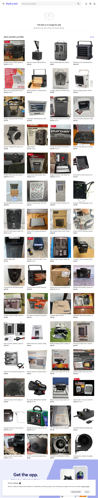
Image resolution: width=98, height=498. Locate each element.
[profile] (94, 4)
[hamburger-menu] (3, 4)
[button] (86, 4)
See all (92, 37)
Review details (75, 492)
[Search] (78, 4)
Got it (87, 492)
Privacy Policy (85, 486)
